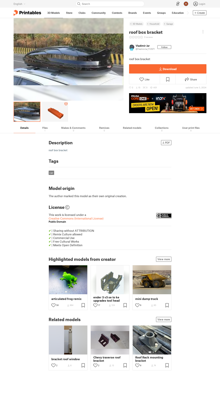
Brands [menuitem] (132, 12)
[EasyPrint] (177, 4)
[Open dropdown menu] (203, 32)
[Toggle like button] (53, 305)
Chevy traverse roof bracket (106, 359)
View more (163, 259)
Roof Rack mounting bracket (149, 359)
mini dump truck (146, 298)
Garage (169, 24)
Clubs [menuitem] (82, 12)
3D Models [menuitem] (53, 12)
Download (170, 69)
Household (154, 24)
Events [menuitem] (147, 12)
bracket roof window (65, 359)
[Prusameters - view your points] (186, 4)
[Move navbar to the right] (187, 13)
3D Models (137, 24)
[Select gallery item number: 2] (69, 292)
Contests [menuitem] (117, 12)
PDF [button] (167, 142)
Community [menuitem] (99, 12)
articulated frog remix (66, 298)
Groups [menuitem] (161, 12)
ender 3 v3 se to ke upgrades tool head (106, 299)
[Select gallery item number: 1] (66, 292)
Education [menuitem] (178, 12)
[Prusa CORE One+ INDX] (167, 103)
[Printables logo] (27, 13)
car (51, 172)
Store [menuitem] (69, 12)
